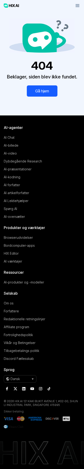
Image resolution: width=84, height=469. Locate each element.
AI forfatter (12, 185)
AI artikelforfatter (16, 193)
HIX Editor (11, 253)
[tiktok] (49, 389)
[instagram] (40, 389)
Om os (9, 303)
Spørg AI (10, 209)
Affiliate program (16, 327)
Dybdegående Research (23, 161)
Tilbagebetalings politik (21, 351)
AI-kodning (12, 177)
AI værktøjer (13, 261)
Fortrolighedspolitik (18, 335)
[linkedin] (24, 389)
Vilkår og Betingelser (19, 343)
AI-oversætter (14, 217)
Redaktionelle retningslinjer (24, 319)
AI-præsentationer (18, 169)
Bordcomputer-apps (19, 245)
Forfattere (11, 311)
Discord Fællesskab (19, 359)
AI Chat (9, 137)
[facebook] (7, 389)
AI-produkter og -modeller (24, 282)
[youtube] (32, 389)
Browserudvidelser (18, 238)
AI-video (10, 153)
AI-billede (11, 145)
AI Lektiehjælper (16, 201)
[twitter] (15, 389)
